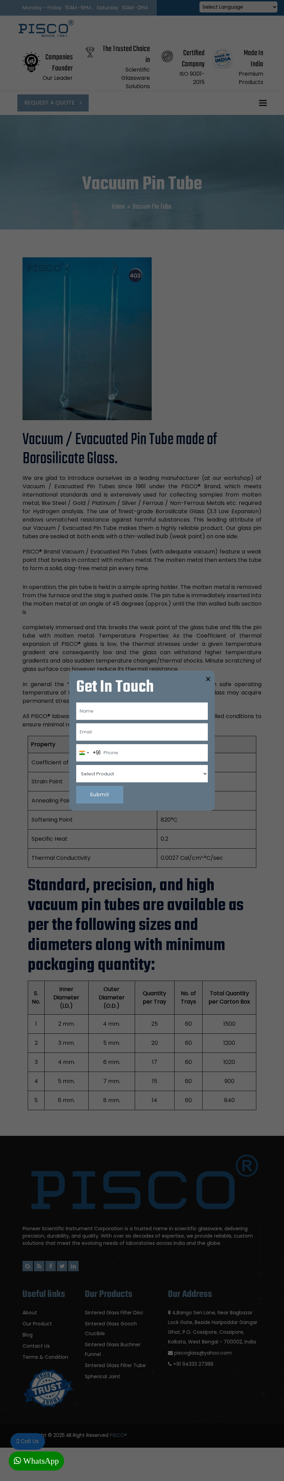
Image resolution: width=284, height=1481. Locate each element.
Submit (99, 794)
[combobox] (89, 752)
